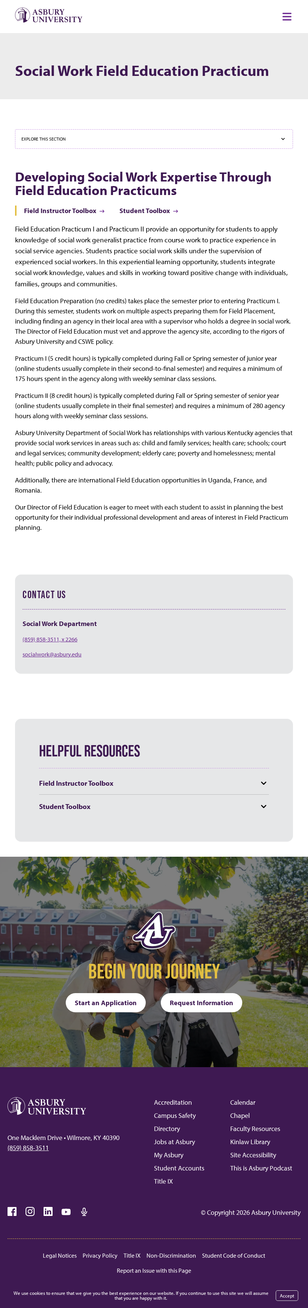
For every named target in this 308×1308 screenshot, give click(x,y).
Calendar (242, 1102)
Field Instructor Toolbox (60, 210)
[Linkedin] (48, 1211)
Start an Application (106, 1002)
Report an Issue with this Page (154, 1270)
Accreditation (173, 1102)
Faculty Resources (255, 1128)
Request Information (201, 1002)
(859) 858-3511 (28, 1147)
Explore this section (43, 139)
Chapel (240, 1115)
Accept (287, 1296)
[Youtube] (66, 1211)
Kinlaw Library (250, 1141)
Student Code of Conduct (233, 1255)
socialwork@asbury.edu (52, 654)
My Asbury (168, 1155)
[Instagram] (30, 1211)
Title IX (163, 1181)
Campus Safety (175, 1115)
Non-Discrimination (171, 1255)
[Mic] (84, 1211)
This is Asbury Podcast (261, 1168)
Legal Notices (60, 1255)
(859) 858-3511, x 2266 (50, 639)
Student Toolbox (144, 210)
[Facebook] (12, 1211)
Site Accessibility (253, 1155)
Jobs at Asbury (174, 1141)
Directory (167, 1128)
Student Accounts (179, 1168)
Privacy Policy (100, 1255)
